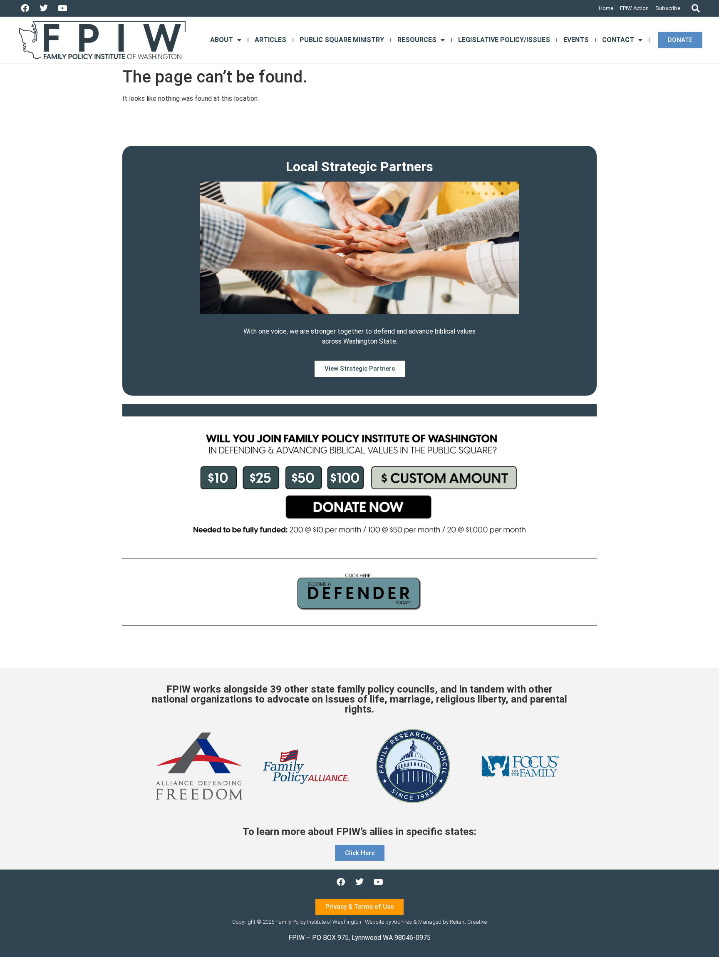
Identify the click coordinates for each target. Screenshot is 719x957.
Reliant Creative (468, 922)
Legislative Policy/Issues (504, 40)
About (221, 40)
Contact (618, 40)
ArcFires (402, 922)
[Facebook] (25, 8)
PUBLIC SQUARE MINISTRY (342, 40)
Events (576, 40)
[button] (695, 8)
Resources (416, 40)
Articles (270, 40)
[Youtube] (62, 8)
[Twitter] (43, 8)
